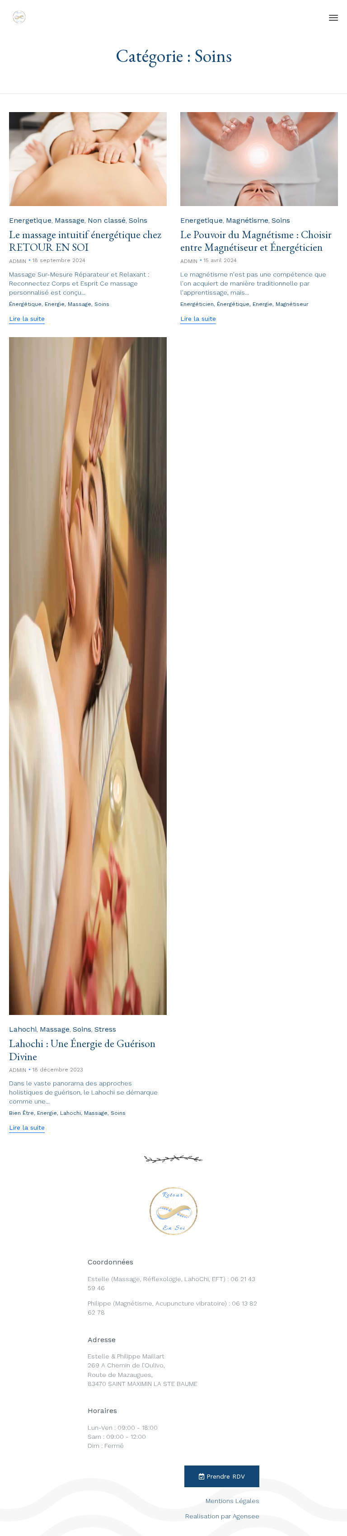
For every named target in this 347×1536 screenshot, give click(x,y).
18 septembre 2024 (59, 260)
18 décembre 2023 (58, 1069)
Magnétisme (247, 220)
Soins (138, 220)
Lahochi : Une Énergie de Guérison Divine (82, 1049)
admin (17, 261)
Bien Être (21, 1113)
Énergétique (25, 304)
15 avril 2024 (220, 260)
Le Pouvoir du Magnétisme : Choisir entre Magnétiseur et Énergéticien (256, 240)
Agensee (246, 1516)
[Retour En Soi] (19, 17)
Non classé (107, 220)
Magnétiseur (292, 304)
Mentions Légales (232, 1500)
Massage (69, 220)
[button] (27, 319)
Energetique (30, 220)
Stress (105, 1029)
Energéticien (197, 304)
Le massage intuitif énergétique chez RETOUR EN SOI (85, 240)
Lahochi (23, 1029)
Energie (55, 304)
